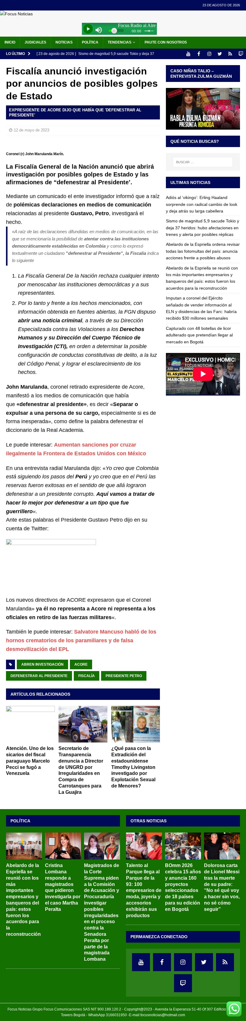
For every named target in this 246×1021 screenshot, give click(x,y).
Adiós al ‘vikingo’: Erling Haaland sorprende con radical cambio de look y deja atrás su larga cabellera (201, 204)
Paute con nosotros (166, 42)
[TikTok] (230, 54)
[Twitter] (219, 54)
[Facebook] (199, 54)
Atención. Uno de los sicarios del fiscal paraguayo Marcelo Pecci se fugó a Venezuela (30, 761)
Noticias (64, 42)
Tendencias (119, 42)
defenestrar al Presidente (39, 676)
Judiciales (35, 42)
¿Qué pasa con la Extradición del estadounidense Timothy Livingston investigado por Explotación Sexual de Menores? (133, 767)
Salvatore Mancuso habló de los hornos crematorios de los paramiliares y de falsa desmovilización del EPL (81, 640)
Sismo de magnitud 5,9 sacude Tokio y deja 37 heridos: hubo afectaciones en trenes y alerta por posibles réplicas (202, 227)
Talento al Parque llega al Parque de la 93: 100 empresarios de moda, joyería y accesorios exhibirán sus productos (143, 890)
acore (81, 664)
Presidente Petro (124, 676)
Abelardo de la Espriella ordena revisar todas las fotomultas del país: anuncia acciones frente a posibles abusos (203, 251)
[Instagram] (209, 54)
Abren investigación (42, 664)
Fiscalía (86, 676)
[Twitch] (241, 54)
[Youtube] (188, 54)
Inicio (9, 42)
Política (90, 42)
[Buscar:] (203, 162)
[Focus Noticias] (16, 13)
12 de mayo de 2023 (31, 130)
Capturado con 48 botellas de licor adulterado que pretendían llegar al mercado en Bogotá (199, 335)
